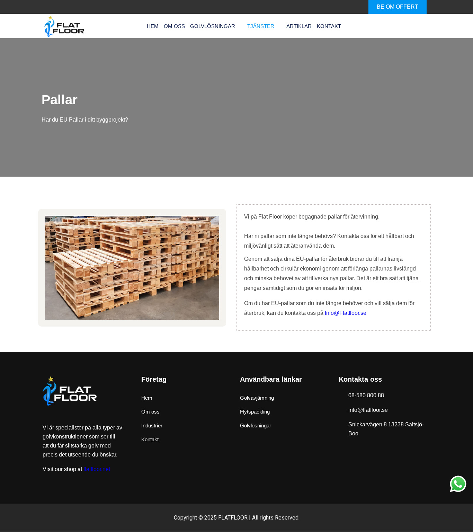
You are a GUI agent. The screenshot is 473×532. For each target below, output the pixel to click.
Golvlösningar (212, 26)
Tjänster (260, 26)
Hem (153, 26)
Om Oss (174, 26)
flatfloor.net (96, 469)
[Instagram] (354, 7)
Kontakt (329, 26)
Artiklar (299, 26)
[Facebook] (326, 7)
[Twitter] (340, 7)
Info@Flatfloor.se (345, 313)
